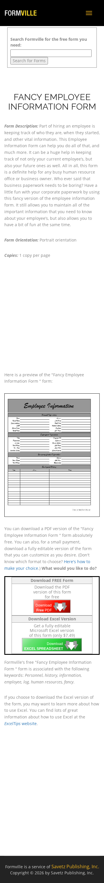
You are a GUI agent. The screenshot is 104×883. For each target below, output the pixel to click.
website (20, 723)
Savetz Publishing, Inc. (75, 866)
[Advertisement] (52, 315)
